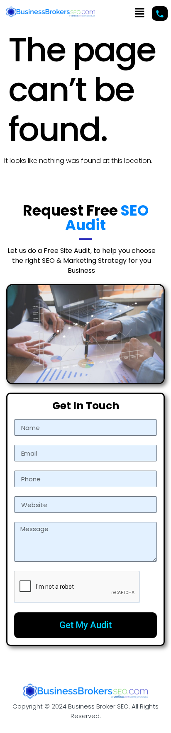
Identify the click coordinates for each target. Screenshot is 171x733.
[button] (139, 13)
